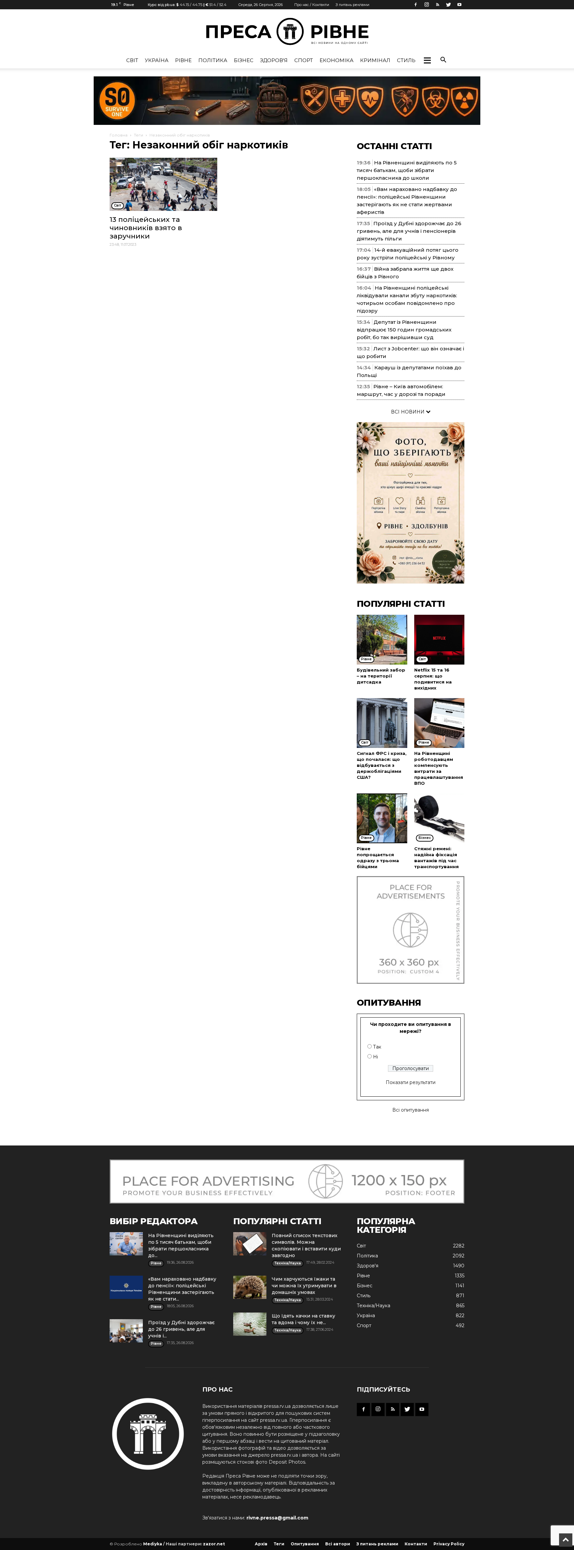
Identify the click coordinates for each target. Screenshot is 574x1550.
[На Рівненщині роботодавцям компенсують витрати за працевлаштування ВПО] (439, 723)
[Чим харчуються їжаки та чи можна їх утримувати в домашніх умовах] (249, 1287)
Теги (138, 135)
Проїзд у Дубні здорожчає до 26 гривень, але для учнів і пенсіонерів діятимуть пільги (409, 231)
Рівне (183, 60)
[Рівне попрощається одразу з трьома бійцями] (382, 818)
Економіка (336, 60)
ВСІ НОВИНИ (408, 412)
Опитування (305, 1543)
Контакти (416, 1543)
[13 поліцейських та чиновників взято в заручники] (163, 184)
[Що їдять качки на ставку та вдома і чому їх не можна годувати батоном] (249, 1324)
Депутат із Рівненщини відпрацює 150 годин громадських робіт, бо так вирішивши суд (404, 329)
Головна (119, 135)
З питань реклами (352, 4)
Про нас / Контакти (311, 4)
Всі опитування (410, 1110)
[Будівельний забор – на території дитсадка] (382, 640)
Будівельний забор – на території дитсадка (381, 675)
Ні (375, 1057)
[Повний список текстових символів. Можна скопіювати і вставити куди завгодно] (249, 1243)
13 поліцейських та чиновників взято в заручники (146, 227)
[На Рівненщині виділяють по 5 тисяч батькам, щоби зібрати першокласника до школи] (126, 1243)
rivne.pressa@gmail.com (277, 1518)
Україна (156, 60)
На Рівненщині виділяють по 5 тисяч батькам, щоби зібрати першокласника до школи (407, 170)
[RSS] (437, 4)
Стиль (406, 60)
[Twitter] (448, 4)
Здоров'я (274, 60)
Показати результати (410, 1082)
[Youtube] (459, 4)
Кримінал (375, 60)
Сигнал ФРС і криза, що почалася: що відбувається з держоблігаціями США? (382, 765)
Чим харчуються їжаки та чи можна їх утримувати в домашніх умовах (304, 1285)
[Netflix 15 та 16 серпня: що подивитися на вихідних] (439, 640)
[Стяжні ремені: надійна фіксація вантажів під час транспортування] (439, 818)
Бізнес (243, 60)
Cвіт (132, 60)
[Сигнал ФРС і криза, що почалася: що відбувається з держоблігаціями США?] (382, 723)
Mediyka (152, 1543)
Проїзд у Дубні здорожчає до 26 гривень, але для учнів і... (181, 1329)
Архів (261, 1543)
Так (377, 1047)
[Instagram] (426, 4)
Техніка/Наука (373, 1306)
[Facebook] (416, 4)
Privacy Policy (448, 1543)
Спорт (303, 60)
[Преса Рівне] (287, 31)
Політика (212, 60)
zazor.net (214, 1543)
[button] (427, 60)
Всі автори (337, 1543)
